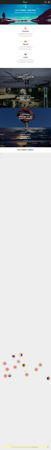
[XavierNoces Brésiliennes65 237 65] (9, 375)
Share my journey (25, 17)
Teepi (25, 2)
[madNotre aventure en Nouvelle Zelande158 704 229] (48, 378)
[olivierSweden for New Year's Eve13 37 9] (21, 354)
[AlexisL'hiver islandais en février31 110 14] (13, 356)
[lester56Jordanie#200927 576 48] (23, 365)
